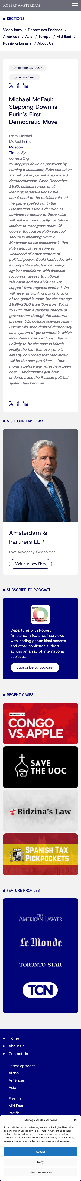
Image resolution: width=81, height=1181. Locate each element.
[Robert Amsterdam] (21, 5)
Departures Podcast (45, 30)
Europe (44, 36)
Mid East (64, 36)
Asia (28, 36)
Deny (40, 1162)
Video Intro (12, 30)
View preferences (40, 1172)
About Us (45, 43)
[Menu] (75, 5)
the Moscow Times (20, 147)
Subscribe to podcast (34, 667)
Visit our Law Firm (30, 563)
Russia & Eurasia (17, 43)
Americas (11, 36)
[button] (75, 1120)
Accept (40, 1151)
